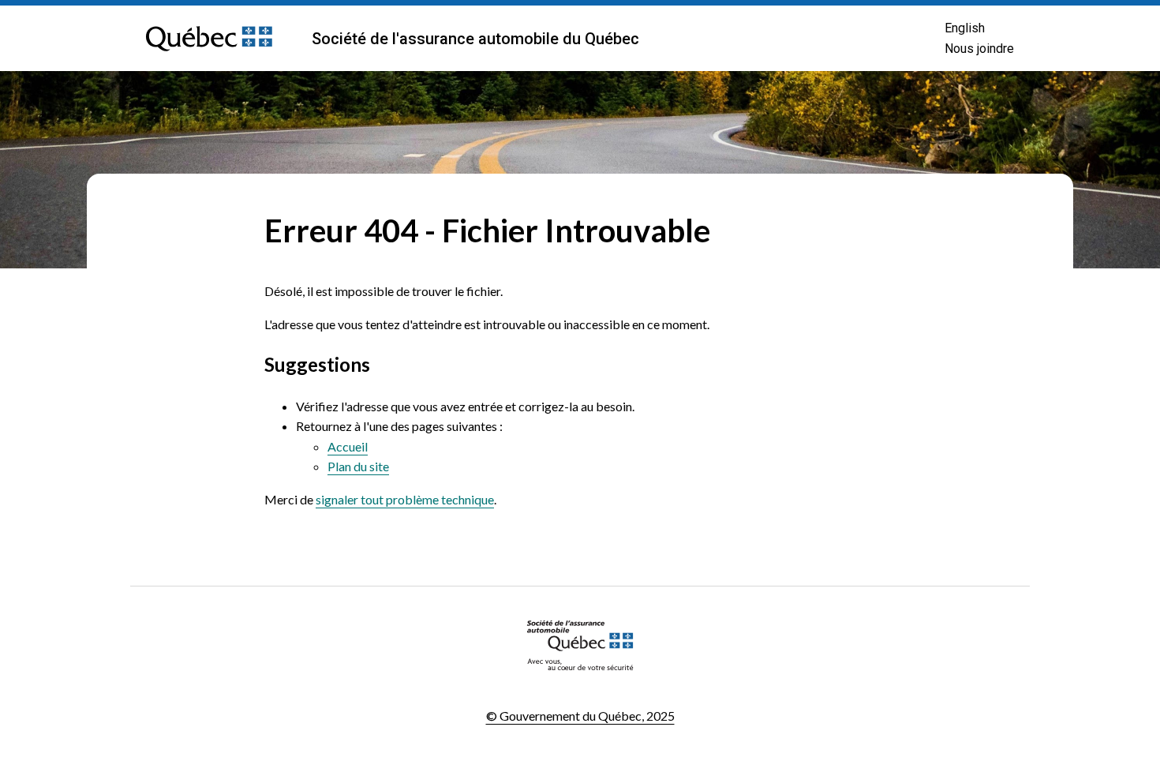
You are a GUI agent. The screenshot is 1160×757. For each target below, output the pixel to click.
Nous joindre (979, 48)
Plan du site (358, 466)
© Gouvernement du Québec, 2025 (580, 715)
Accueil (347, 446)
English (965, 28)
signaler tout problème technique (405, 499)
